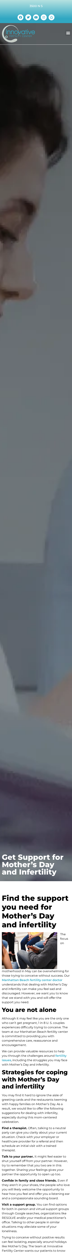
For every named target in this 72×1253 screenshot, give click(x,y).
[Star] (51, 17)
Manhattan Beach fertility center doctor (32, 980)
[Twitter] (28, 17)
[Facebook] (20, 17)
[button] (68, 33)
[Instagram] (44, 17)
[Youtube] (36, 17)
